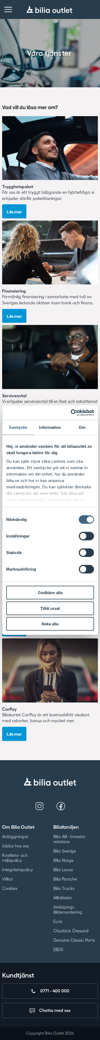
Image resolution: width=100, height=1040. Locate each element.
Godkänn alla (50, 592)
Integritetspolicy (17, 870)
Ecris (57, 921)
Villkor (7, 879)
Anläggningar (15, 836)
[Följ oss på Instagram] (39, 806)
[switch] (86, 536)
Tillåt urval (50, 608)
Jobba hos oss (15, 846)
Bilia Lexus (63, 870)
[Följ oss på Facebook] (60, 806)
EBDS (58, 949)
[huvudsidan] (50, 781)
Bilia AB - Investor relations (69, 839)
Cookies (9, 888)
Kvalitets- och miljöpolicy (15, 857)
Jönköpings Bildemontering (67, 909)
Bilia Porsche (65, 879)
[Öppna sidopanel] (8, 9)
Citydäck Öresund (71, 931)
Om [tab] (82, 427)
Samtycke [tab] (18, 427)
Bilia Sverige (64, 851)
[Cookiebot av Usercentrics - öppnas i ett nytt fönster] (71, 412)
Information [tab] (50, 427)
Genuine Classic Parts (74, 940)
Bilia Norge (63, 860)
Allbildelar (62, 898)
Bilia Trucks (63, 888)
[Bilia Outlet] (49, 9)
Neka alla (50, 624)
